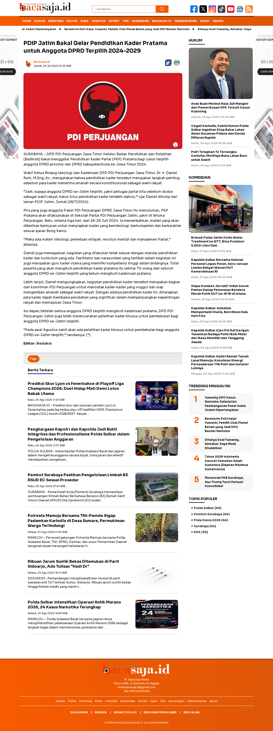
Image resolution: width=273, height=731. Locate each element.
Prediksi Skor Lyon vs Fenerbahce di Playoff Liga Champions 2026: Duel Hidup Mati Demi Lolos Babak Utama (76, 388)
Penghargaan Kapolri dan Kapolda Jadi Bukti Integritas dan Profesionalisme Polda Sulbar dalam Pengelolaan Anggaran (78, 434)
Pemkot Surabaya (212, 514)
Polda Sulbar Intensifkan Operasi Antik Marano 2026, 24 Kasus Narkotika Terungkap (74, 604)
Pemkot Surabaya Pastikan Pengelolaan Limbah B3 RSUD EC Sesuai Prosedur (78, 477)
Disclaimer (79, 712)
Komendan (140, 21)
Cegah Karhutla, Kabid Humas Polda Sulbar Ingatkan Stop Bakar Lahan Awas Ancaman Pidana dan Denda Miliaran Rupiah (220, 131)
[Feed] (249, 12)
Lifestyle (98, 21)
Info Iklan (191, 712)
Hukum (39, 21)
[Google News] (240, 12)
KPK (201, 532)
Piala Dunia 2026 (211, 520)
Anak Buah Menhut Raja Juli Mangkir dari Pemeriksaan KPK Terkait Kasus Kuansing (220, 107)
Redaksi (101, 712)
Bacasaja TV (161, 21)
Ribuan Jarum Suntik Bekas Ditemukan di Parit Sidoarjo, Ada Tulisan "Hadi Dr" (73, 564)
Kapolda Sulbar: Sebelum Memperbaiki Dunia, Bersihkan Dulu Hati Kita (219, 312)
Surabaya (205, 526)
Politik (72, 21)
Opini (153, 701)
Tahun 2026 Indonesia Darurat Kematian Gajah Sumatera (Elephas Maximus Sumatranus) (226, 463)
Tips (126, 21)
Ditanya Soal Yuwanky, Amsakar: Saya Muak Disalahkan (219, 29)
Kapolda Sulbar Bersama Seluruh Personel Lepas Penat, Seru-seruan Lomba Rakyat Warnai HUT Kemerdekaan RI (219, 265)
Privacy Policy (125, 712)
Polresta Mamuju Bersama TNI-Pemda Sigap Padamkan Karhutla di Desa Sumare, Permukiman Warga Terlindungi (76, 520)
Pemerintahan (186, 21)
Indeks (218, 21)
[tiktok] (222, 12)
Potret (114, 21)
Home (26, 21)
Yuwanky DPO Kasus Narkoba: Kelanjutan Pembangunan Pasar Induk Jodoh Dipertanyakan (225, 404)
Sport (205, 21)
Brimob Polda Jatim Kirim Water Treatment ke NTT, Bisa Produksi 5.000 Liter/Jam (217, 241)
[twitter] (204, 12)
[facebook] (194, 12)
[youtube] (231, 12)
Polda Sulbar (207, 508)
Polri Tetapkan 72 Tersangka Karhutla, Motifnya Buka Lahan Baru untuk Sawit (219, 155)
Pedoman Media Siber (160, 712)
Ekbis (85, 21)
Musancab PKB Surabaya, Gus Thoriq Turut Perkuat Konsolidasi (224, 482)
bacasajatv (176, 701)
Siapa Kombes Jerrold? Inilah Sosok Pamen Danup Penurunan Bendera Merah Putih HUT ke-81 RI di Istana (220, 290)
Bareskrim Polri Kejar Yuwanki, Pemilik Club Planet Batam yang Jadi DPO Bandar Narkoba (109, 29)
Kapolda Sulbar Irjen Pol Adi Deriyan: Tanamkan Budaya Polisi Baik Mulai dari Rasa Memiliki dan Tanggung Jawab (220, 336)
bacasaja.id (41, 61)
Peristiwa (55, 21)
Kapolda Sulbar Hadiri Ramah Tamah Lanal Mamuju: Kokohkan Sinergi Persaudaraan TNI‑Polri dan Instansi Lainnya (220, 362)
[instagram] (213, 12)
